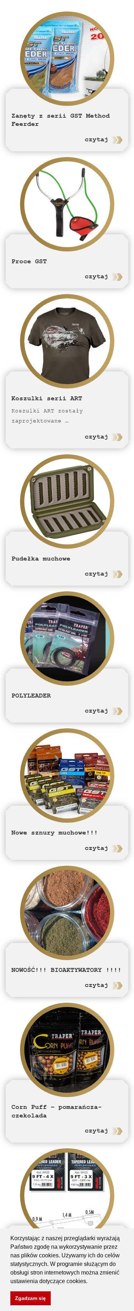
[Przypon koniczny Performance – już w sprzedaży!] (67, 1195)
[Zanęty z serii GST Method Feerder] (67, 59)
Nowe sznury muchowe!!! (54, 832)
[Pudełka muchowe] (67, 501)
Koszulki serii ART (46, 398)
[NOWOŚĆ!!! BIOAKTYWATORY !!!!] (67, 913)
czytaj (96, 139)
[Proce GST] (67, 204)
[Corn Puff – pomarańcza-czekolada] (67, 1050)
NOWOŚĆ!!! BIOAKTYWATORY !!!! (66, 970)
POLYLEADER (31, 695)
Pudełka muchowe (40, 558)
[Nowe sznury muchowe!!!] (67, 775)
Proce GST (29, 261)
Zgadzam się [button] (30, 1298)
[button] (90, 1282)
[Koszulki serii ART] (67, 341)
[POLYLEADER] (67, 638)
